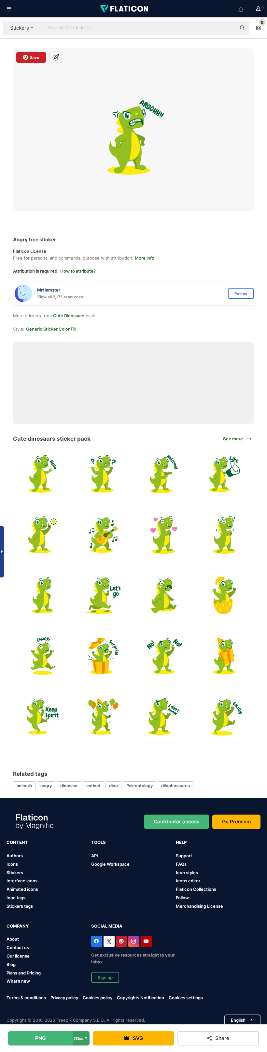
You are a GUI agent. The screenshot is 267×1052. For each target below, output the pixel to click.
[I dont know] (164, 717)
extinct (93, 785)
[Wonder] (103, 474)
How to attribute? (78, 271)
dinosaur (69, 785)
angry (46, 785)
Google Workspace (110, 864)
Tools (98, 842)
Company (18, 926)
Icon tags (16, 897)
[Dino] (164, 534)
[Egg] (224, 595)
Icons (12, 864)
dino (113, 785)
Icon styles (187, 872)
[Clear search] (228, 28)
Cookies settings (186, 997)
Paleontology (139, 785)
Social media (106, 926)
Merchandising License (199, 906)
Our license (18, 956)
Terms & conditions (26, 997)
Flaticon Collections (196, 889)
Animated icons (22, 889)
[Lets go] (103, 595)
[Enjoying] (224, 717)
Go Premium (236, 821)
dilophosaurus (175, 785)
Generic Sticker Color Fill (51, 329)
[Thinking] (42, 534)
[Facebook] (96, 941)
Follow (182, 897)
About (13, 939)
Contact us (18, 947)
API (94, 855)
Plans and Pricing (24, 972)
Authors (15, 855)
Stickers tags (20, 906)
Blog (11, 964)
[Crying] (164, 595)
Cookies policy (97, 997)
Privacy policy (64, 997)
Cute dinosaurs (68, 315)
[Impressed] (224, 534)
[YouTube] (146, 941)
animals (24, 785)
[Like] (224, 474)
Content (17, 842)
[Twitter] (109, 941)
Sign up (105, 977)
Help (181, 842)
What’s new (18, 981)
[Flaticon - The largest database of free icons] (124, 8)
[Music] (103, 534)
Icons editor (188, 880)
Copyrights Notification (140, 997)
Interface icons (22, 880)
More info (144, 258)
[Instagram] (133, 941)
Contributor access (176, 821)
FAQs (181, 864)
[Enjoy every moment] (42, 656)
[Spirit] (42, 717)
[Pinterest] (121, 941)
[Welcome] (164, 474)
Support (184, 855)
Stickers (15, 872)
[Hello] (42, 474)
